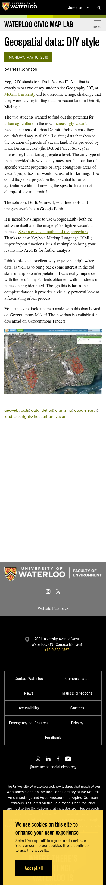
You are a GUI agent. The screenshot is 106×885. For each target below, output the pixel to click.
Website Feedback (53, 608)
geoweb (11, 410)
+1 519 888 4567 (56, 649)
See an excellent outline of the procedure (53, 231)
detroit (47, 410)
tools (25, 410)
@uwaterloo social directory (53, 766)
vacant (61, 416)
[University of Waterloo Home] (19, 7)
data (35, 410)
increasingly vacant (70, 123)
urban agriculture (18, 123)
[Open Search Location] (99, 8)
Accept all (34, 868)
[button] (79, 8)
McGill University (19, 94)
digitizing (63, 410)
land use (12, 416)
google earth (85, 410)
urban (48, 416)
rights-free (31, 416)
